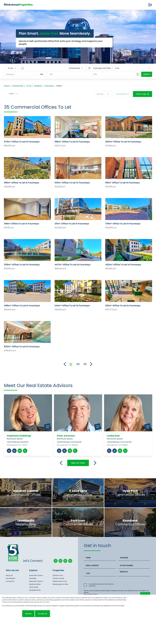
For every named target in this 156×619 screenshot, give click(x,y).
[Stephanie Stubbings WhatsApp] (14, 451)
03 (85, 364)
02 (78, 364)
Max (95, 74)
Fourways (49, 86)
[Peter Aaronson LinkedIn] (59, 451)
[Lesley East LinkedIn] (109, 451)
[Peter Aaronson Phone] (75, 451)
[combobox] (131, 68)
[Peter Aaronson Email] (70, 451)
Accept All (42, 613)
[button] (112, 68)
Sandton (38, 86)
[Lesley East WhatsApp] (114, 451)
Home (6, 86)
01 (71, 364)
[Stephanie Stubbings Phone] (25, 451)
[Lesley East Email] (120, 451)
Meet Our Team (78, 463)
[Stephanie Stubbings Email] (20, 451)
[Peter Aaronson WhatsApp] (64, 451)
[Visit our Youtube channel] (70, 561)
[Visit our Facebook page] (56, 561)
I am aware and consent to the (101, 585)
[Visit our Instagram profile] (65, 561)
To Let (28, 86)
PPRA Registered (12, 445)
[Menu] (150, 5)
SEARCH (146, 74)
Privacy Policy (93, 594)
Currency (10, 74)
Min (51, 74)
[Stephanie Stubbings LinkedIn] (9, 451)
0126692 (125, 445)
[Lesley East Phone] (125, 451)
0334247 (75, 445)
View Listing (27, 127)
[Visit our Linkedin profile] (60, 561)
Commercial (17, 86)
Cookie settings (12, 613)
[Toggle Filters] (137, 74)
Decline (28, 613)
